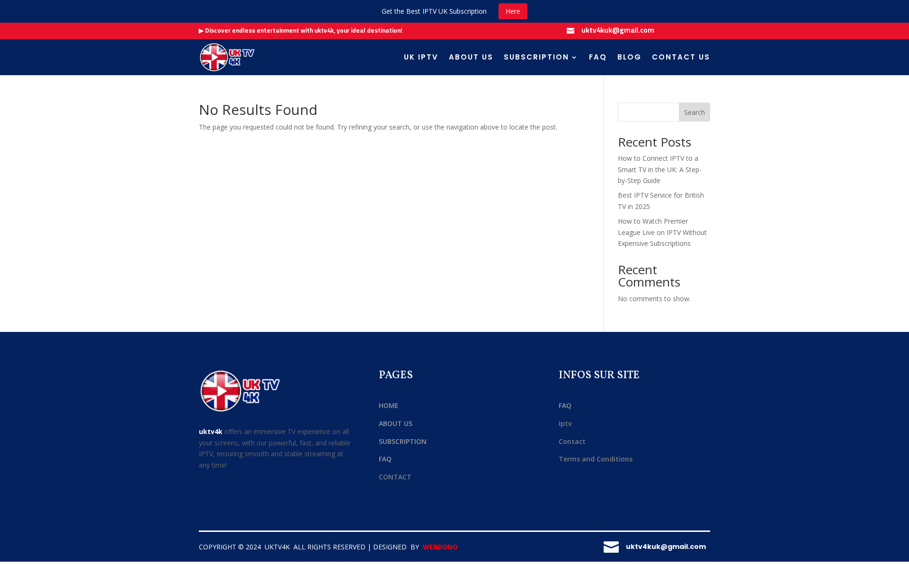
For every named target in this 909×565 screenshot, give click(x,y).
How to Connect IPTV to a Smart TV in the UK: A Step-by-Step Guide (660, 169)
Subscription (536, 57)
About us (471, 57)
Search (694, 112)
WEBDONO (440, 546)
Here (513, 11)
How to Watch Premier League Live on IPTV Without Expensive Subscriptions (662, 232)
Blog (629, 57)
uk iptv (421, 57)
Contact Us (681, 57)
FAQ (598, 57)
